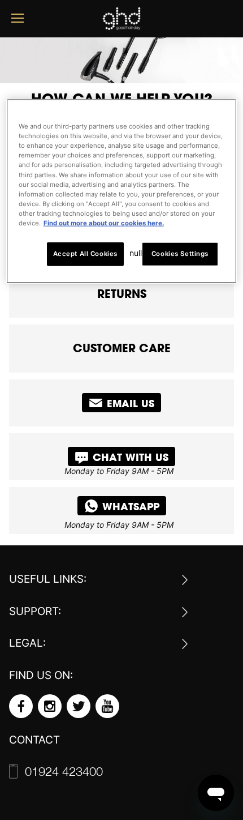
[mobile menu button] (17, 18)
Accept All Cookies (85, 254)
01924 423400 (37, 771)
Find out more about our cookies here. (104, 223)
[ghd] (121, 25)
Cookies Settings (180, 254)
